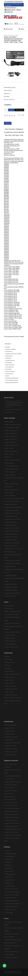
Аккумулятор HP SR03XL (11, 587)
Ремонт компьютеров (10, 641)
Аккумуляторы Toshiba (11, 754)
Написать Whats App (11, 7)
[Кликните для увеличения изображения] (14, 57)
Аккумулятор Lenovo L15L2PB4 (12, 519)
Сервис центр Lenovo (10, 686)
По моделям (8, 767)
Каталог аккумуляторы (11, 725)
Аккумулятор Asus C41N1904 (12, 560)
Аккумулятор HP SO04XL (11, 534)
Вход (19, 9)
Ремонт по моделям (10, 371)
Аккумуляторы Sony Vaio (11, 751)
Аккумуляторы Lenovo (10, 745)
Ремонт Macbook (9, 448)
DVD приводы (9, 362)
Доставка (7, 656)
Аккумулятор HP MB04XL (11, 590)
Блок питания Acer (10, 779)
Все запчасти (8, 668)
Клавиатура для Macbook (11, 906)
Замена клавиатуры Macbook (12, 623)
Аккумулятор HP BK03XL (11, 540)
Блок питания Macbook (11, 784)
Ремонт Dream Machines (11, 451)
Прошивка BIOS (9, 486)
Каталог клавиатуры (10, 909)
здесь (21, 973)
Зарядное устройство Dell (11, 832)
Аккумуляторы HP (9, 740)
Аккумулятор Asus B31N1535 (12, 531)
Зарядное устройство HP (11, 820)
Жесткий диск (9, 369)
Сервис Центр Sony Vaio (11, 689)
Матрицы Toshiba (9, 880)
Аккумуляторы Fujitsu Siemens (13, 742)
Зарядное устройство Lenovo (12, 823)
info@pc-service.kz (10, 9)
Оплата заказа (8, 659)
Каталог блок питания (10, 764)
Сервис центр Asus (10, 677)
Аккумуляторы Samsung (11, 748)
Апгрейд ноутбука (9, 954)
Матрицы (8, 347)
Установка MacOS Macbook (12, 614)
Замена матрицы (9, 463)
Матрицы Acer (8, 862)
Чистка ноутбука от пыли (11, 466)
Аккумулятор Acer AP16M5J (12, 510)
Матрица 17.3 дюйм (10, 886)
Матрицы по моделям (11, 349)
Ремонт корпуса (9, 492)
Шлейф (7, 375)
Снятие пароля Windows (11, 647)
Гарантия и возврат (10, 662)
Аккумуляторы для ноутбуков (12, 903)
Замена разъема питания (11, 483)
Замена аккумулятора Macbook (13, 611)
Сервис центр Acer (10, 671)
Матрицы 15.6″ (9, 883)
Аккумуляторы (9, 356)
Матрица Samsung (10, 874)
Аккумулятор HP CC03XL (11, 537)
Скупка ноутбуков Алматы (11, 951)
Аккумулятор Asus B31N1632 (12, 543)
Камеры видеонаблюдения (12, 378)
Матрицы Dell (8, 868)
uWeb (10, 973)
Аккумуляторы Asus (10, 731)
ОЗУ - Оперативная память (12, 380)
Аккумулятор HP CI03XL (11, 575)
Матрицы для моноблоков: (12, 382)
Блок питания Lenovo (10, 799)
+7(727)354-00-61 (10, 1)
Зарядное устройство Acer (12, 814)
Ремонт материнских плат (11, 489)
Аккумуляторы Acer (10, 728)
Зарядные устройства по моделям (13, 353)
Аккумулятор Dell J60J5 (10, 525)
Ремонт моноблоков (10, 638)
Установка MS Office (10, 635)
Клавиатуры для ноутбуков (12, 894)
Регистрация (9, 12)
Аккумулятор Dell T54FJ (11, 522)
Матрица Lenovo (9, 871)
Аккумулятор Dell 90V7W (11, 516)
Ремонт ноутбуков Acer (11, 430)
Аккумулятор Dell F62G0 (11, 545)
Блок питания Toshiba (10, 790)
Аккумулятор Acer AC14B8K (12, 528)
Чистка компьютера (10, 644)
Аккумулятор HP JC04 (10, 566)
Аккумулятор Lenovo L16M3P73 (13, 563)
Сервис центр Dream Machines (13, 674)
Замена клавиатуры (10, 475)
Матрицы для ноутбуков (11, 900)
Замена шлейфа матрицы (11, 469)
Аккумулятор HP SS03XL (11, 504)
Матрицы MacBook (10, 856)
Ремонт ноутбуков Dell (10, 439)
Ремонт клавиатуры (10, 495)
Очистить (22, 24)
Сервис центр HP (9, 680)
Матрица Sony (8, 877)
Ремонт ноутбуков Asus (11, 433)
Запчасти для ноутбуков (11, 889)
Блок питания (9, 351)
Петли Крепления (10, 367)
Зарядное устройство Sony (12, 826)
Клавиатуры (8, 358)
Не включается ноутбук (11, 957)
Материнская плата (10, 360)
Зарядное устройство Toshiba (12, 829)
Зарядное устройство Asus (12, 817)
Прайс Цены (8, 457)
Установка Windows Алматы (12, 632)
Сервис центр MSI (9, 692)
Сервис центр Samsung (11, 695)
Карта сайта (8, 665)
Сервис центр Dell (9, 683)
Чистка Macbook (9, 608)
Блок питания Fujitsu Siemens (12, 808)
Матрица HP (8, 865)
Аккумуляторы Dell (10, 734)
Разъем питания (9, 373)
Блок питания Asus (10, 787)
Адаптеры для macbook (11, 811)
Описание (7, 123)
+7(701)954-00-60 (18, 1)
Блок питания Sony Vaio (11, 802)
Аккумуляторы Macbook (11, 737)
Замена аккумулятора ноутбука (13, 424)
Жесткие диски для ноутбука (12, 892)
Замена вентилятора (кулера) (12, 460)
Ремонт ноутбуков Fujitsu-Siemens (13, 698)
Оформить (16, 24)
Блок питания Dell (9, 796)
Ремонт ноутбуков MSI (10, 442)
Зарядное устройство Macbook (13, 776)
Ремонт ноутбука (9, 421)
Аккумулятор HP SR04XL (11, 584)
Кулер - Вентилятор (10, 364)
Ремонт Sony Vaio (9, 454)
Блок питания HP (9, 793)
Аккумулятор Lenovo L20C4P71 (12, 593)
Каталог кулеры (9, 912)
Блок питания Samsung (11, 805)
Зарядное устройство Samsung (13, 835)
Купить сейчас (19, 110)
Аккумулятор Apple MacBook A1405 (14, 507)
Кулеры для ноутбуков (10, 897)
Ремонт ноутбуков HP (10, 436)
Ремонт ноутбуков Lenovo (11, 445)
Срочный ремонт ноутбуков (12, 427)
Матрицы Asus (9, 859)
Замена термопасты (10, 472)
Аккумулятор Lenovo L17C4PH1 (13, 513)
